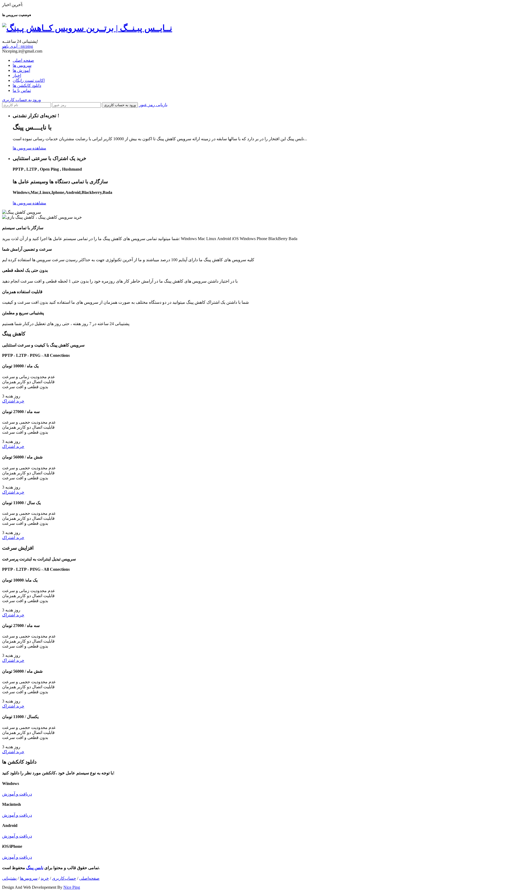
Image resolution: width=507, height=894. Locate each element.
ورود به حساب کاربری (21, 99)
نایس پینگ (34, 867)
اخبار (17, 75)
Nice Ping (71, 887)
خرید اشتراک (13, 401)
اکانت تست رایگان (29, 80)
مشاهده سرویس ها (29, 148)
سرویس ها (22, 65)
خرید (45, 878)
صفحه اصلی (23, 60)
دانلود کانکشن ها (27, 85)
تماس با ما (22, 90)
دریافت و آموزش (17, 794)
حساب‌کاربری (64, 878)
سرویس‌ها (28, 878)
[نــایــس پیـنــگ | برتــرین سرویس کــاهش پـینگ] (87, 28)
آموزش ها (21, 70)
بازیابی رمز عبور (153, 104)
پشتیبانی (9, 878)
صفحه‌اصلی (89, 878)
